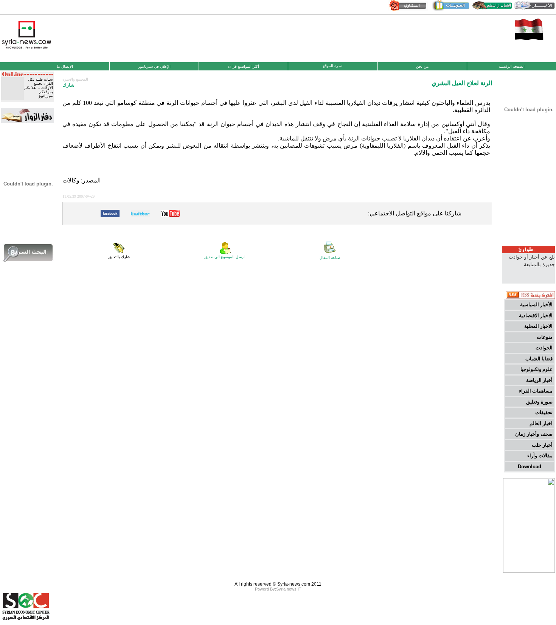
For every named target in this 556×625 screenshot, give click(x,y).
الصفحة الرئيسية (512, 66)
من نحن (422, 66)
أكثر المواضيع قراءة (243, 66)
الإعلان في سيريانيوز (154, 66)
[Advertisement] (278, 37)
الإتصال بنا (65, 66)
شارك (68, 85)
